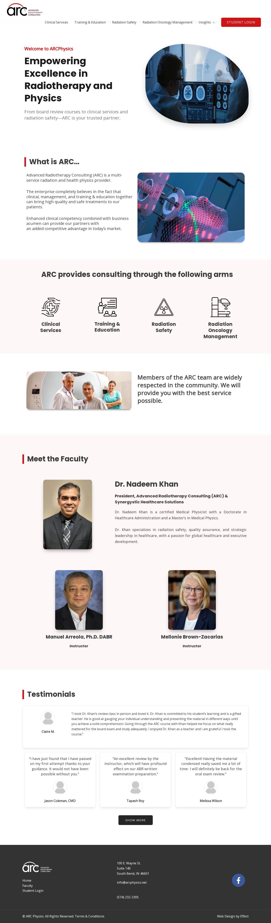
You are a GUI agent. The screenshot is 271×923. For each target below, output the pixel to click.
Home (26, 880)
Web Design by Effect (233, 916)
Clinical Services (56, 22)
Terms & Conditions (89, 916)
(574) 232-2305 (128, 897)
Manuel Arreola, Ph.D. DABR (79, 637)
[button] (241, 22)
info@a (122, 882)
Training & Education (90, 22)
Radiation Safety (124, 22)
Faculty (27, 885)
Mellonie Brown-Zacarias (192, 637)
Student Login (32, 890)
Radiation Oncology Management (167, 22)
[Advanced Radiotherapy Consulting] (25, 9)
